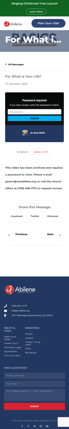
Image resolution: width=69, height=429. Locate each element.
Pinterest (52, 216)
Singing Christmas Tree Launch (35, 3)
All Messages (16, 64)
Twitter (35, 216)
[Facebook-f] (22, 426)
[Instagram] (28, 426)
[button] (27, 23)
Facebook (16, 216)
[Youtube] (47, 426)
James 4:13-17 (41, 152)
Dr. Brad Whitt (37, 133)
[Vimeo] (41, 426)
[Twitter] (34, 426)
